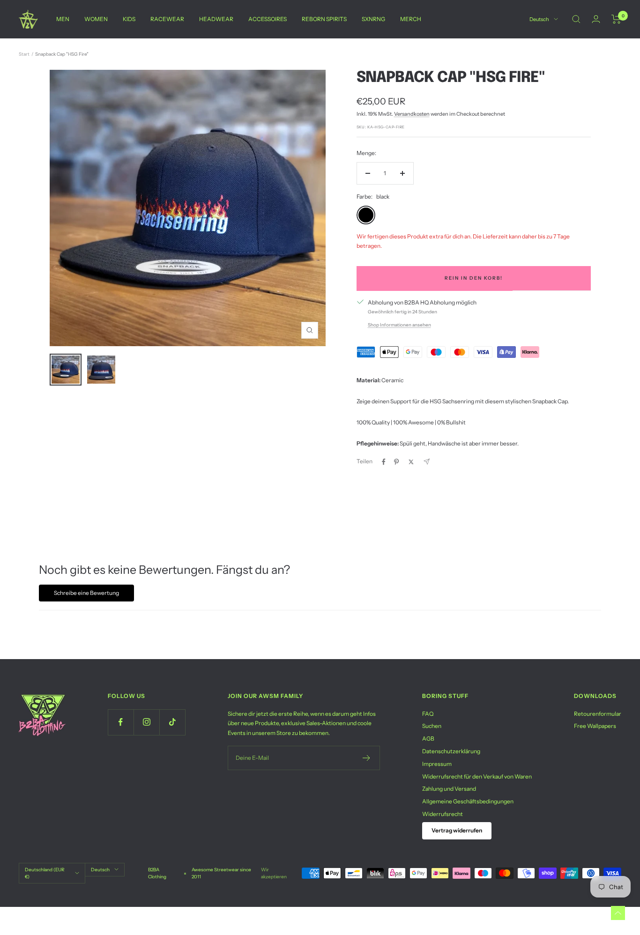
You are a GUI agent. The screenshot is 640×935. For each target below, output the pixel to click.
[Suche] (576, 19)
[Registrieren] (367, 758)
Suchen (431, 725)
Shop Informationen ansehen (399, 325)
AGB (428, 738)
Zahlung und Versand (449, 788)
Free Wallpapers (595, 725)
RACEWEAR (167, 18)
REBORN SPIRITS (324, 18)
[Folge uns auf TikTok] (172, 722)
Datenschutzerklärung (451, 751)
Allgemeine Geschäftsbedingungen (467, 801)
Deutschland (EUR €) (45, 873)
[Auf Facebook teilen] (384, 462)
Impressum (437, 763)
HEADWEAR (216, 18)
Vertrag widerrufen (457, 830)
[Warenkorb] (616, 19)
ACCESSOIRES (267, 18)
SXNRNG (373, 18)
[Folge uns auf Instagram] (146, 722)
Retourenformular (597, 713)
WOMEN (96, 18)
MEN (62, 18)
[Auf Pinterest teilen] (396, 462)
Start (24, 54)
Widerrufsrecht (442, 813)
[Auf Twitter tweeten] (411, 462)
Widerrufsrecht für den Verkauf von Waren (477, 776)
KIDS (129, 18)
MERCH (410, 18)
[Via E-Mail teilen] (427, 462)
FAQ (427, 713)
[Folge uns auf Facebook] (121, 722)
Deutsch (539, 19)
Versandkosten (412, 114)
